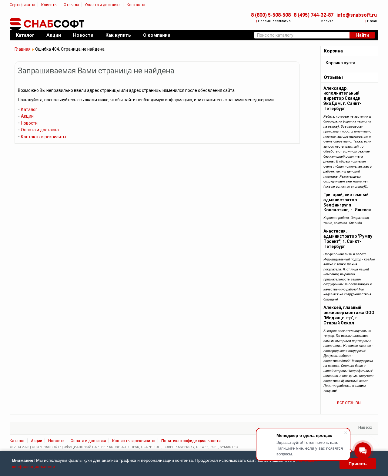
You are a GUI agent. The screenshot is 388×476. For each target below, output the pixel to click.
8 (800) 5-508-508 (271, 15)
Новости (29, 123)
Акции (27, 116)
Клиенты (49, 4)
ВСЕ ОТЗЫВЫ (349, 403)
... (240, 447)
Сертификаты (22, 4)
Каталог (29, 109)
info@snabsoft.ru (356, 15)
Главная (23, 49)
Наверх (365, 427)
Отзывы (71, 4)
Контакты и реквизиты (43, 136)
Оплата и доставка (103, 4)
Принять (358, 463)
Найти (362, 35)
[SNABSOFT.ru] (47, 24)
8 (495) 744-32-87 (313, 15)
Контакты (136, 4)
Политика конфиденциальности (191, 440)
